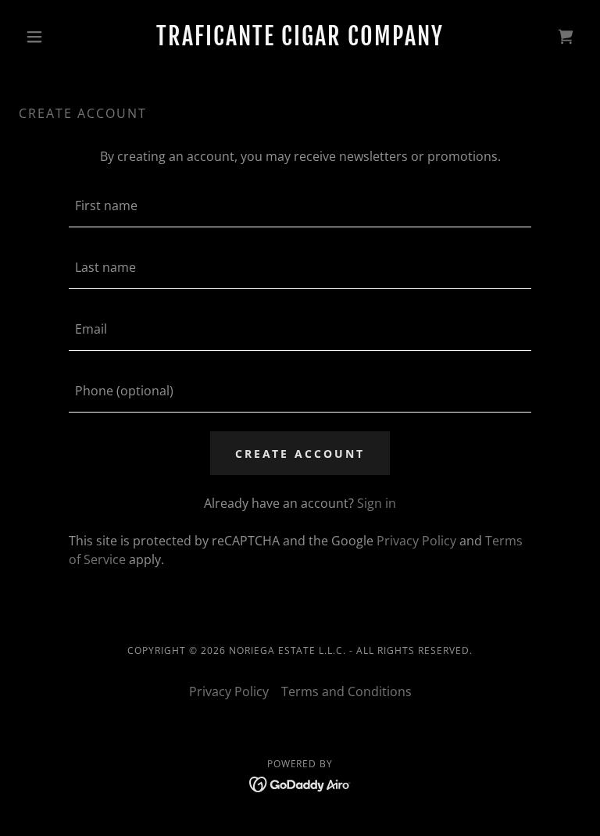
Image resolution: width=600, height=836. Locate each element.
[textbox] (300, 205)
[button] (61, 36)
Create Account (300, 453)
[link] (300, 40)
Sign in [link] (376, 503)
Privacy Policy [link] (416, 540)
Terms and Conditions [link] (346, 691)
